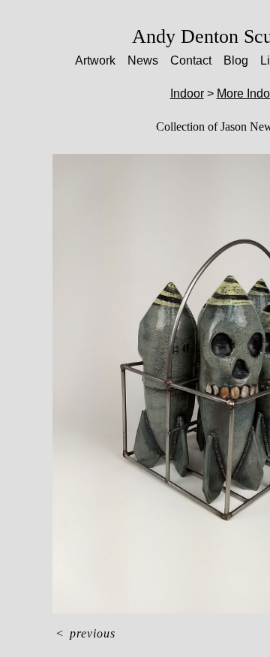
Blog (236, 60)
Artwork (95, 60)
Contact (191, 60)
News (143, 60)
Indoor (187, 93)
